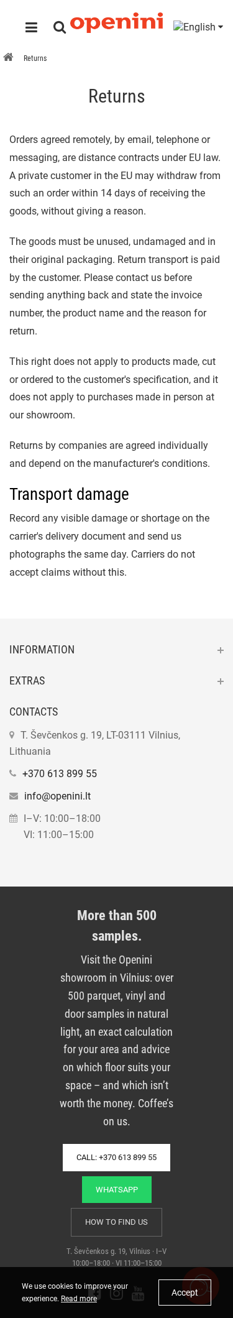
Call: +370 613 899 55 (116, 1157)
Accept (184, 1292)
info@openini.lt (57, 796)
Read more (79, 1298)
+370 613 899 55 (59, 774)
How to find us (116, 1222)
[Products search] (59, 28)
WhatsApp (117, 1189)
